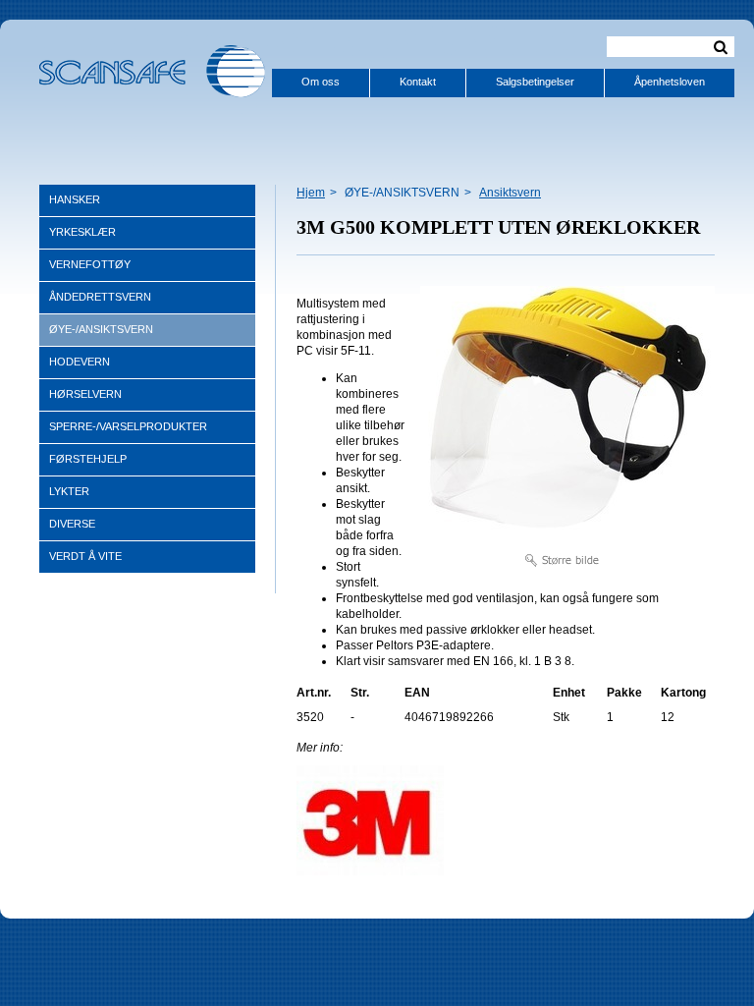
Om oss (320, 81)
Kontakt (418, 81)
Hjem (310, 192)
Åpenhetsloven (669, 81)
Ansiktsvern (510, 192)
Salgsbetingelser (535, 81)
